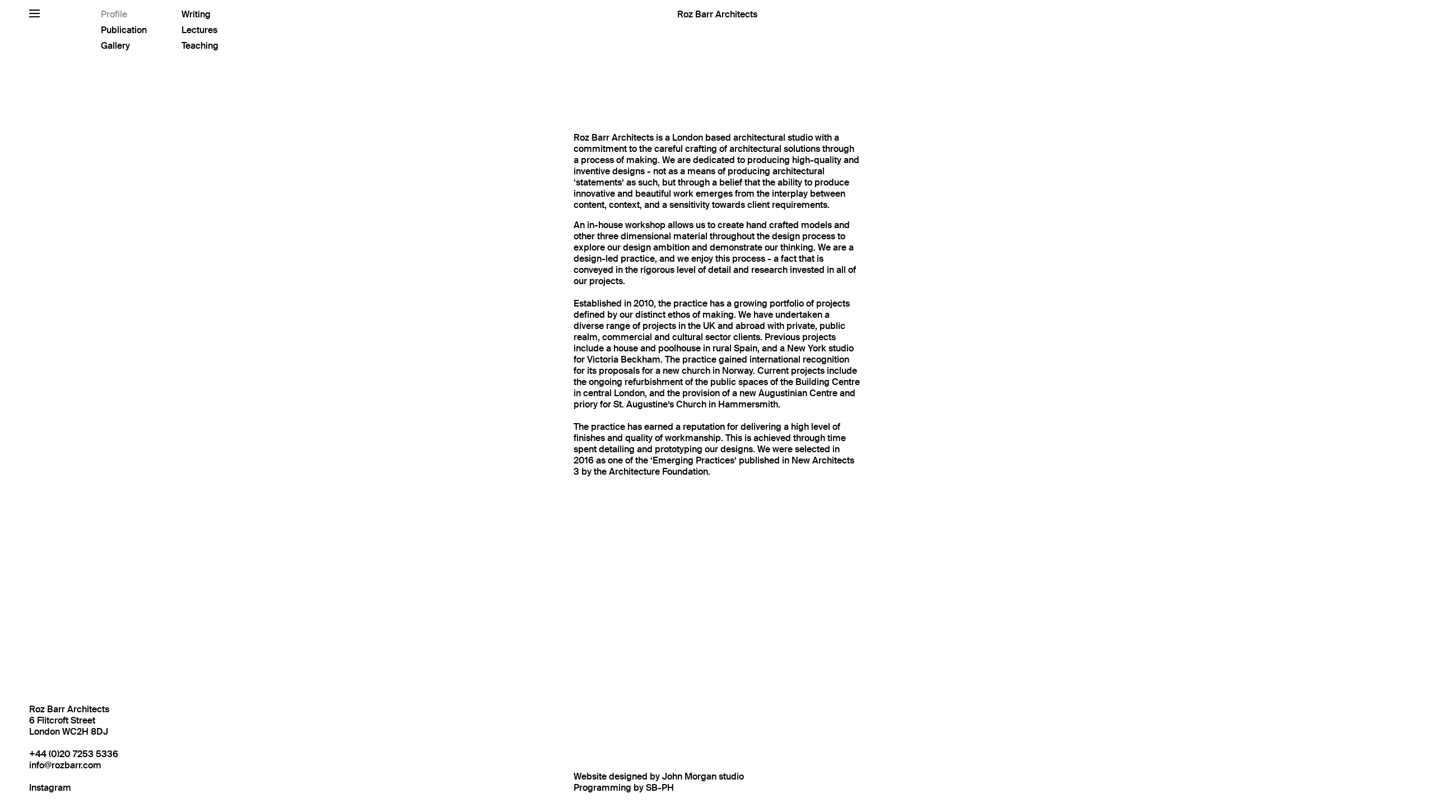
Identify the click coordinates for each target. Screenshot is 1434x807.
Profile (114, 14)
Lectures (199, 30)
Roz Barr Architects (717, 14)
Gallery (115, 46)
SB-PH (660, 788)
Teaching (199, 46)
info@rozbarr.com (65, 765)
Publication (124, 30)
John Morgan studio (703, 776)
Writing (196, 14)
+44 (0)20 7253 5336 (73, 754)
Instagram (50, 788)
